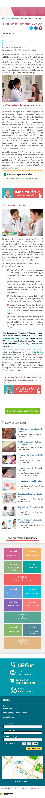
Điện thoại (10, 730)
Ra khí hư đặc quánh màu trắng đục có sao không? (29, 443)
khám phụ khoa (31, 788)
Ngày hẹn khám (12, 743)
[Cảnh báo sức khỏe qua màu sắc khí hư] (9, 498)
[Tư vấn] (22, 673)
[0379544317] (22, 664)
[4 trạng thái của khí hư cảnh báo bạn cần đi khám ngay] (9, 524)
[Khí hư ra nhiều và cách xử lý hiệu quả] (9, 459)
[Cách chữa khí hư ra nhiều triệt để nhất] (9, 511)
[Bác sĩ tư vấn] (22, 193)
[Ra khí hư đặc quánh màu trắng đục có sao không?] (9, 446)
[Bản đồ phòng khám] (22, 690)
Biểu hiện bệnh (12, 737)
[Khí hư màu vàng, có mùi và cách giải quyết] (9, 472)
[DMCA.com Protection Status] (6, 794)
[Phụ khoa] (3, 18)
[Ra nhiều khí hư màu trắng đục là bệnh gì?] (9, 433)
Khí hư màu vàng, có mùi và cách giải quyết (23, 178)
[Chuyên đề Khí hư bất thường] (22, 11)
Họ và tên (10, 724)
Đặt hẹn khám (34, 748)
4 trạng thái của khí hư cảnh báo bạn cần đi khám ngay (30, 521)
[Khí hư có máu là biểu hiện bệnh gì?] (9, 485)
